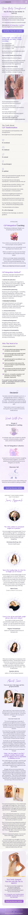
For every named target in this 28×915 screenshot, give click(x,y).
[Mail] (15, 911)
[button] (26, 2)
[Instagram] (12, 911)
